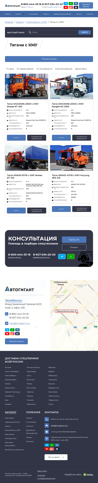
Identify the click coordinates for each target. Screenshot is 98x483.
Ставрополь (53, 400)
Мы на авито (54, 457)
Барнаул (52, 367)
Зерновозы (9, 434)
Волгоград (31, 388)
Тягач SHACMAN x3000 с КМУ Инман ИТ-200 (23, 105)
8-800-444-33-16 (31, 4)
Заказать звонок (86, 5)
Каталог (18, 14)
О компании (33, 14)
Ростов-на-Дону (33, 367)
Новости (46, 14)
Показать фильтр (49, 59)
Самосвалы (9, 418)
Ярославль (52, 392)
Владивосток (53, 388)
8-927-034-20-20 (52, 4)
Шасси (7, 426)
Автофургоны (10, 438)
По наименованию (25, 69)
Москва (8, 367)
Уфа (6, 400)
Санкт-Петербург (12, 371)
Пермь (29, 384)
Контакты (89, 14)
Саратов (30, 392)
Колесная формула (63, 69)
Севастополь (53, 396)
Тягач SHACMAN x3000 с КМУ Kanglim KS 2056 (68, 105)
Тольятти (30, 400)
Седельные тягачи (12, 422)
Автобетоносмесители (14, 450)
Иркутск (51, 384)
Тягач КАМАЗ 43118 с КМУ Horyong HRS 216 (70, 176)
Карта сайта (42, 471)
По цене (10, 69)
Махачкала (31, 404)
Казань (7, 384)
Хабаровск (52, 375)
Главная (8, 14)
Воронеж (31, 380)
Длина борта (81, 69)
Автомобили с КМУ (37, 22)
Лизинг (79, 14)
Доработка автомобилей (62, 14)
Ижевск (51, 371)
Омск (29, 375)
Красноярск (10, 388)
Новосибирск (10, 375)
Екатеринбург (11, 380)
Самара (8, 404)
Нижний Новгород (12, 392)
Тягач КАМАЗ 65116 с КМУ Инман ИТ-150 (24, 176)
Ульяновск (52, 380)
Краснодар (31, 371)
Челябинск (29, 7)
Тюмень (30, 396)
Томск (50, 404)
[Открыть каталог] (23, 14)
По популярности (44, 69)
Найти (85, 32)
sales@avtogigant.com (54, 7)
